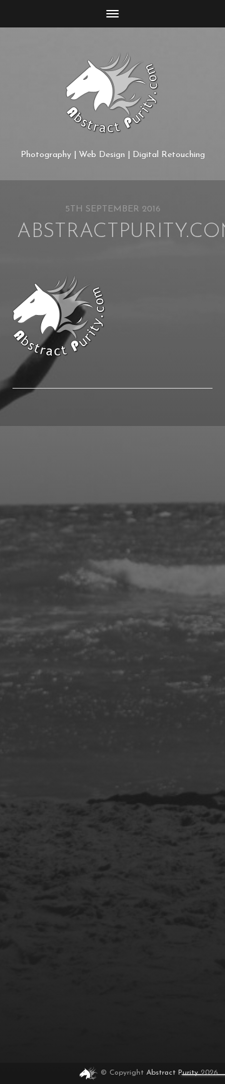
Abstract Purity (172, 1073)
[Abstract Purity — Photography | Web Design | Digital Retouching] (112, 93)
